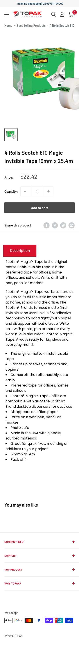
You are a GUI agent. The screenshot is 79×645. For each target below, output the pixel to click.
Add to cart (39, 208)
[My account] (62, 14)
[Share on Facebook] (46, 225)
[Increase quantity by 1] (48, 191)
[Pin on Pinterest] (55, 225)
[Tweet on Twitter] (63, 225)
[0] (71, 14)
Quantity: (11, 191)
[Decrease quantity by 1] (25, 191)
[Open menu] (6, 14)
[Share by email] (71, 225)
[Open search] (53, 14)
